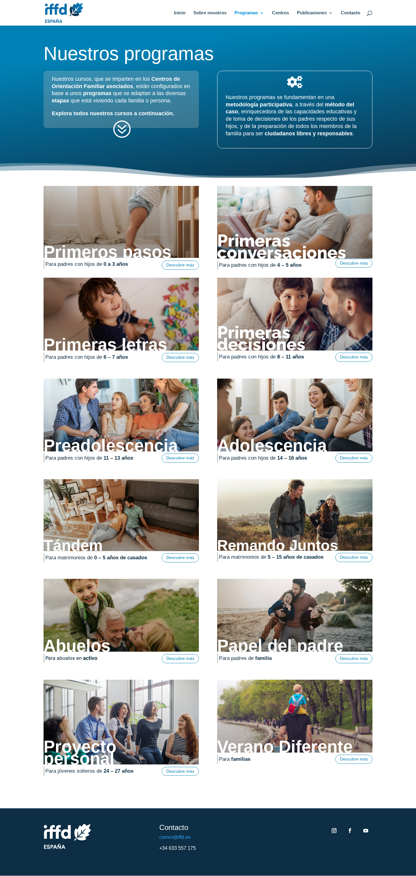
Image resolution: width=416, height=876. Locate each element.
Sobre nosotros (210, 13)
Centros (280, 13)
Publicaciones (312, 13)
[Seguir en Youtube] (365, 830)
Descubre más (180, 264)
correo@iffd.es (175, 837)
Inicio (179, 13)
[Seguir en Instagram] (334, 830)
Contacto (350, 13)
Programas (246, 13)
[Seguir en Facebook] (350, 830)
